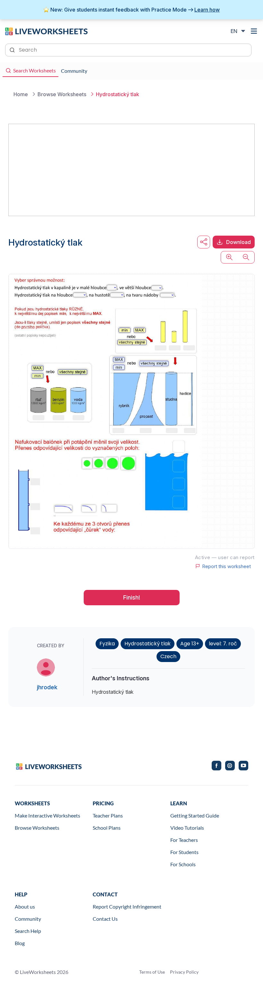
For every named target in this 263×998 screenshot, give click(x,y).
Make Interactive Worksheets (47, 815)
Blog (20, 943)
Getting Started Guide (194, 815)
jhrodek (47, 687)
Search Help (28, 931)
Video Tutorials (187, 828)
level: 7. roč (223, 643)
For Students (184, 852)
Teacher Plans (108, 815)
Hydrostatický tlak (147, 643)
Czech (168, 656)
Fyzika (107, 643)
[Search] (13, 49)
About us (25, 906)
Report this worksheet (226, 566)
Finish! (131, 597)
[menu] (254, 31)
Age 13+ (189, 643)
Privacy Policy (184, 972)
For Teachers (184, 840)
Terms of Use (152, 972)
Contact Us (105, 919)
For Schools (183, 864)
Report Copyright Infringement (127, 906)
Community (28, 919)
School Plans (107, 828)
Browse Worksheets (37, 828)
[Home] (46, 31)
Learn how (207, 9)
